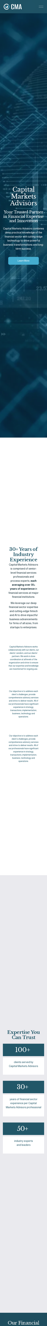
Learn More (23, 260)
